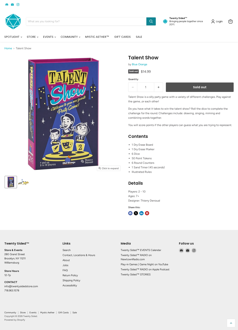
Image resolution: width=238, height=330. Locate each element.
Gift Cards (63, 312)
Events (32, 312)
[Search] (151, 21)
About (66, 260)
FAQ (65, 270)
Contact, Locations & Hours (79, 255)
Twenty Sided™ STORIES (136, 274)
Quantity (133, 79)
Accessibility (70, 285)
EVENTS (48, 37)
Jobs (65, 265)
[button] (11, 182)
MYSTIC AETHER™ (97, 37)
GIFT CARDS (122, 37)
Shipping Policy (71, 280)
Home (8, 48)
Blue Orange (139, 64)
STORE (31, 37)
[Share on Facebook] (130, 213)
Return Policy (70, 275)
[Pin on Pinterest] (147, 213)
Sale (74, 312)
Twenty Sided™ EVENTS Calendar (141, 250)
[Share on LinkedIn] (141, 213)
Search (67, 250)
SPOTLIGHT (12, 37)
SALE (139, 37)
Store (23, 312)
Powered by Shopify (14, 320)
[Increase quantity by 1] (158, 87)
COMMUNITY (69, 37)
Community (10, 312)
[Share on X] (136, 213)
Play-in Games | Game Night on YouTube (144, 264)
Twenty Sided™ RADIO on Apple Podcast (145, 269)
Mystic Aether (47, 312)
